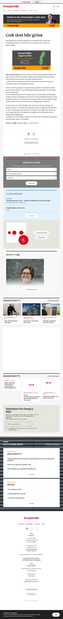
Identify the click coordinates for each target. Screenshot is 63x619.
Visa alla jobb (31, 216)
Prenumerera (41, 237)
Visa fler (31, 474)
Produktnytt (24, 10)
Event (31, 10)
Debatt (9, 10)
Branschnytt (16, 10)
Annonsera (21, 524)
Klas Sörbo (31, 576)
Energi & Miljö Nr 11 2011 (31, 142)
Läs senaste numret (41, 232)
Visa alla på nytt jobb (31, 289)
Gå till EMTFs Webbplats (52, 444)
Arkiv (35, 10)
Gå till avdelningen (53, 300)
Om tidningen (29, 524)
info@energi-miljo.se (31, 549)
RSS (37, 529)
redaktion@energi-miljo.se (31, 581)
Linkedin (32, 529)
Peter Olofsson (31, 570)
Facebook (27, 529)
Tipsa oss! (37, 524)
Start (4, 10)
